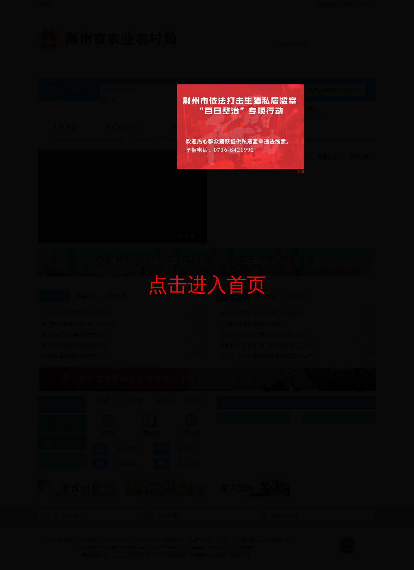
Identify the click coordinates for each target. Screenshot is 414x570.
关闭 (300, 172)
